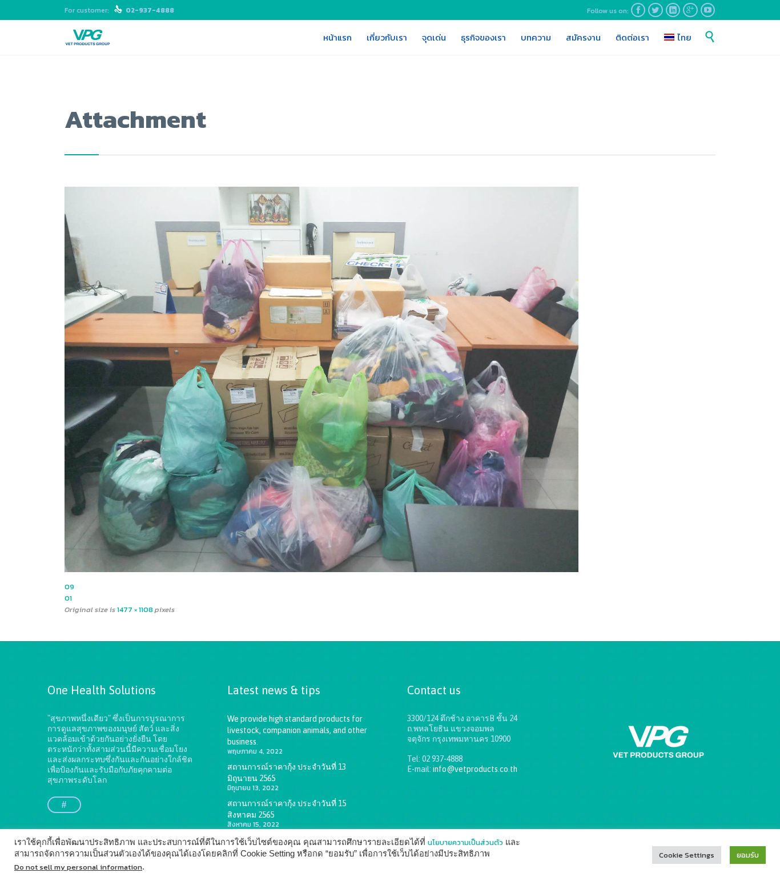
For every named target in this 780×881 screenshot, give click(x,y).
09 (69, 586)
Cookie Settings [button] (686, 855)
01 (68, 598)
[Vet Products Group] (88, 38)
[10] (390, 379)
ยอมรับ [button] (748, 855)
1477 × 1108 (135, 609)
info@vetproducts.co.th (475, 769)
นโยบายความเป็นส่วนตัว (465, 842)
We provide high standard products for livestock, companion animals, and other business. (297, 730)
